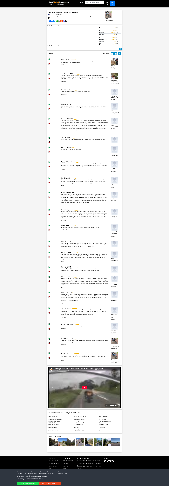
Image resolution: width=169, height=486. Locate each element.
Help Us (64, 468)
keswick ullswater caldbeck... (55, 421)
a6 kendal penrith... (78, 429)
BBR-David (50, 16)
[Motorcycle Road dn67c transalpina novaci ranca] (115, 442)
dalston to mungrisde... (53, 429)
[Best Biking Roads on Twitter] (107, 460)
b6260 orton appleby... (53, 430)
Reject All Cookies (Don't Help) (50, 483)
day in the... (101, 430)
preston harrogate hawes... (105, 421)
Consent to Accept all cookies (27, 483)
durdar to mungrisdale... (53, 424)
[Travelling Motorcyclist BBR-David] (108, 14)
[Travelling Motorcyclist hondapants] (114, 212)
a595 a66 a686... (52, 423)
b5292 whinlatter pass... (79, 430)
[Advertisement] (72, 36)
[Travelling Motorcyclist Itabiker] (114, 61)
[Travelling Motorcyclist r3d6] (114, 106)
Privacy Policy (35, 476)
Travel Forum (66, 462)
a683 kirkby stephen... (79, 424)
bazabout (63, 205)
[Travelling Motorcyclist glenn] (114, 180)
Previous (47, 442)
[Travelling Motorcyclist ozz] (114, 294)
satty (62, 152)
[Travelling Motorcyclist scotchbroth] (114, 76)
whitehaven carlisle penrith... (80, 416)
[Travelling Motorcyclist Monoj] (114, 121)
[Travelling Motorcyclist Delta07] (114, 164)
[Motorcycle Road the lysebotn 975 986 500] (106, 442)
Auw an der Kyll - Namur (95, 466)
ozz (62, 303)
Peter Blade (63, 317)
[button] (52, 387)
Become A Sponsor (53, 466)
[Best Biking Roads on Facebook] (105, 460)
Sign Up (112, 3)
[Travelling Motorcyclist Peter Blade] (114, 310)
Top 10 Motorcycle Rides (68, 460)
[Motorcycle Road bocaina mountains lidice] (53, 442)
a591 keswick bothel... (79, 418)
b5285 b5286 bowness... (104, 418)
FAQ (50, 468)
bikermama (63, 328)
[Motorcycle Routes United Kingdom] (49, 14)
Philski (62, 261)
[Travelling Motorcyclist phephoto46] (114, 227)
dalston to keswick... (53, 426)
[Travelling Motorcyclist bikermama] (114, 326)
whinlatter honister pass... (79, 419)
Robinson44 (64, 94)
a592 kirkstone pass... (53, 416)
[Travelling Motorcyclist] (114, 140)
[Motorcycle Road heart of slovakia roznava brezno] (89, 442)
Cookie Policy (44, 476)
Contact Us (65, 466)
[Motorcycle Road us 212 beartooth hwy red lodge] (80, 442)
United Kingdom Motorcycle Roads (75, 16)
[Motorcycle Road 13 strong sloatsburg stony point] (62, 442)
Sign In (107, 3)
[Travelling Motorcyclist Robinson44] (114, 92)
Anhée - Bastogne (94, 463)
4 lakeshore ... (51, 418)
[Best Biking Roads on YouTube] (110, 460)
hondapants (63, 220)
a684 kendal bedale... (104, 423)
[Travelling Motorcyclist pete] (114, 279)
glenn (62, 185)
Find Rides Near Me (53, 460)
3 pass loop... (77, 427)
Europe (64, 16)
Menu (82, 2)
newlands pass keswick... (104, 424)
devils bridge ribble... (103, 416)
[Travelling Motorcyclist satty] (114, 149)
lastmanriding (80, 460)
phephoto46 (64, 230)
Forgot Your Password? (54, 465)
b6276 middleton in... (103, 429)
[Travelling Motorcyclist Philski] (114, 254)
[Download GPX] (120, 49)
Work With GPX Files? (54, 463)
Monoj (62, 132)
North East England (88, 16)
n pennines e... (102, 427)
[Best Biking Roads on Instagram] (113, 460)
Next (121, 442)
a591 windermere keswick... (80, 426)
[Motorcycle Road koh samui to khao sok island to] (71, 442)
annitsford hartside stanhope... (55, 419)
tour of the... (76, 421)
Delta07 (63, 169)
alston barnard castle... (104, 426)
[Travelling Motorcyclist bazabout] (114, 194)
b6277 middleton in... (103, 419)
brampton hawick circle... (79, 423)
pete (62, 287)
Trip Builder (65, 463)
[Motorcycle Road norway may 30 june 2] (98, 442)
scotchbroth (63, 81)
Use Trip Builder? (53, 462)
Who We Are (65, 465)
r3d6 (62, 110)
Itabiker (62, 67)
